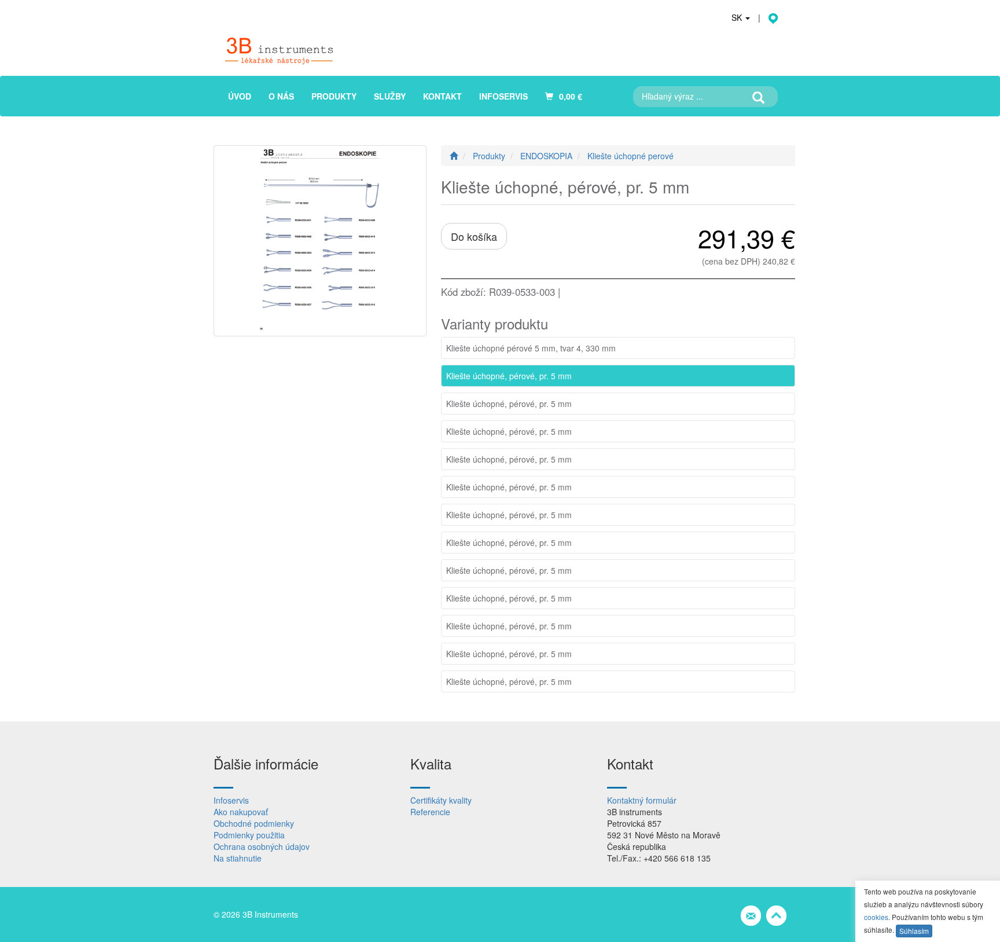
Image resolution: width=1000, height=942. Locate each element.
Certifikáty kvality (441, 800)
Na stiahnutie (238, 858)
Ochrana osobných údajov (262, 846)
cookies (876, 917)
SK (737, 17)
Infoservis (231, 800)
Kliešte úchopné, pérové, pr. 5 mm (509, 376)
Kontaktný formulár (642, 800)
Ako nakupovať (241, 812)
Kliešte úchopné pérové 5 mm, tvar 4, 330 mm (531, 348)
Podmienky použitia (249, 835)
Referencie (430, 812)
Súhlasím (914, 931)
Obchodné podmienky (254, 823)
